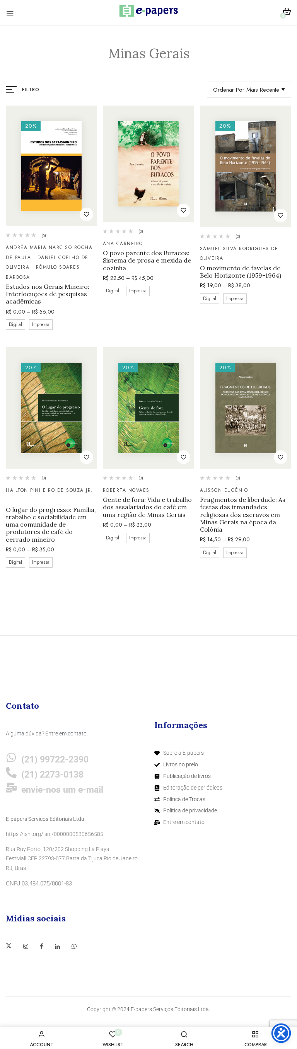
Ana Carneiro (123, 243)
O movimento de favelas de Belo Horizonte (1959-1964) (240, 271)
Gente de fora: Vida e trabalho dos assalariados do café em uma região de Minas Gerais (147, 507)
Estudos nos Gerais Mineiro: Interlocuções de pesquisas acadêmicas (47, 294)
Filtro (30, 89)
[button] (286, 13)
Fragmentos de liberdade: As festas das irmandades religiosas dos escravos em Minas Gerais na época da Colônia (242, 514)
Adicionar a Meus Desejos (86, 214)
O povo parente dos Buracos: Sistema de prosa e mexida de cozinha (147, 260)
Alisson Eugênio (224, 490)
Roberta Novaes (126, 490)
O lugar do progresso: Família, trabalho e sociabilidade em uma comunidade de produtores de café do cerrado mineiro (51, 524)
